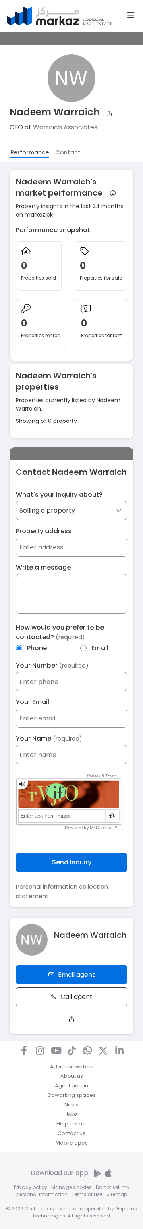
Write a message (43, 567)
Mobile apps (72, 1142)
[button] (130, 15)
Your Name (49, 738)
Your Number (52, 665)
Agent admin (71, 1085)
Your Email (32, 702)
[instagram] (39, 1050)
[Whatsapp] (87, 1050)
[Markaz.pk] (60, 16)
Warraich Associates (65, 127)
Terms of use (87, 1194)
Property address (44, 531)
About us (71, 1076)
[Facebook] (24, 1050)
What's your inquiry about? (59, 494)
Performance (29, 152)
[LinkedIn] (119, 1050)
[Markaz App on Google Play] (98, 1172)
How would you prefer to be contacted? (60, 632)
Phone (37, 648)
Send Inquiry (71, 862)
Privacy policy (30, 1187)
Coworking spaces (71, 1095)
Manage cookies (71, 1187)
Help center (71, 1123)
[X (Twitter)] (103, 1050)
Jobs (71, 1114)
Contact (68, 152)
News (71, 1104)
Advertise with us (71, 1066)
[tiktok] (71, 1050)
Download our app (59, 1172)
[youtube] (55, 1050)
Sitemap (116, 1194)
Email (99, 648)
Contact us (71, 1133)
